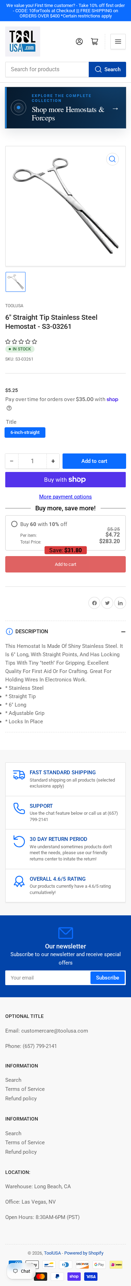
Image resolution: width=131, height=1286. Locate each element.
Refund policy (21, 1098)
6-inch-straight (24, 432)
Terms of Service (25, 1089)
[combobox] (65, 69)
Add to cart (65, 564)
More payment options (65, 497)
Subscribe (107, 978)
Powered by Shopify (83, 1253)
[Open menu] (118, 41)
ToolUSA (14, 305)
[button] (21, 342)
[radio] (65, 533)
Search (112, 69)
